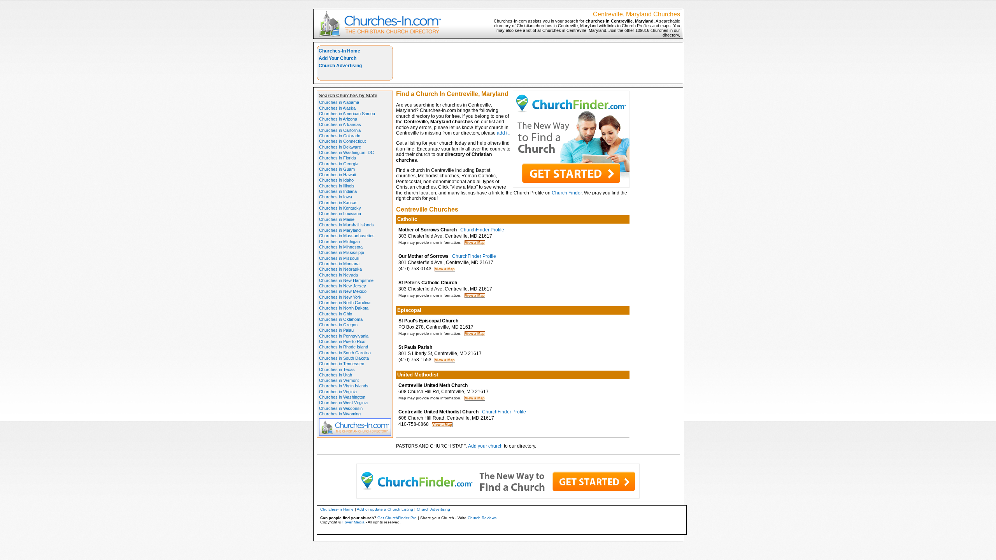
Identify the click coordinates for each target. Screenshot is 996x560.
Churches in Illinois (336, 186)
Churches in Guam (337, 169)
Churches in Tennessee (341, 363)
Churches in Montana (339, 263)
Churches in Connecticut (342, 141)
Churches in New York (340, 297)
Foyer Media (353, 522)
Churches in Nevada (338, 275)
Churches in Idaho (336, 180)
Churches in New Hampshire (346, 280)
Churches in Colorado (339, 135)
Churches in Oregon (338, 324)
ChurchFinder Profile (482, 230)
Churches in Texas (337, 369)
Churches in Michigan (339, 241)
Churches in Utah (335, 375)
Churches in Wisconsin (341, 408)
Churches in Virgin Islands (343, 385)
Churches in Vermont (339, 380)
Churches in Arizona (338, 119)
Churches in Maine (336, 219)
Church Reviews (482, 518)
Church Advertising (340, 65)
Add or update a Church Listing (385, 509)
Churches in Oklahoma (341, 319)
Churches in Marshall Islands (346, 224)
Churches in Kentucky (340, 208)
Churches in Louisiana (340, 213)
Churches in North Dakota (343, 308)
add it (503, 133)
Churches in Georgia (338, 163)
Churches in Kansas (338, 202)
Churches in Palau (336, 330)
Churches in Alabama (339, 102)
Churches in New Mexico (342, 291)
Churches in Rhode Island (343, 347)
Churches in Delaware (340, 147)
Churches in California (340, 130)
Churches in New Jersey (342, 286)
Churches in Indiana (338, 191)
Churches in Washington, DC (346, 152)
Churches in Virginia (338, 391)
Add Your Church (337, 58)
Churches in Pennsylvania (343, 336)
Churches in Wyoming (340, 413)
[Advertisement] (538, 63)
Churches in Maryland (340, 230)
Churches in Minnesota (341, 247)
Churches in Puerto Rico (342, 341)
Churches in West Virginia (343, 402)
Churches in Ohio (335, 314)
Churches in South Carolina (345, 352)
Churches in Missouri (339, 258)
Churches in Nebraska (340, 269)
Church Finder (567, 193)
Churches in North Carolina (344, 302)
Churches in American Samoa (347, 113)
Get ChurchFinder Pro (397, 518)
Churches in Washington (342, 397)
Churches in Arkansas (340, 124)
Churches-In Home (339, 51)
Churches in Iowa (335, 196)
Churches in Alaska (337, 108)
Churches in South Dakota (344, 358)
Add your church (485, 446)
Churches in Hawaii (337, 174)
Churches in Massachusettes (347, 235)
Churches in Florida (337, 158)
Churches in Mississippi (341, 252)
